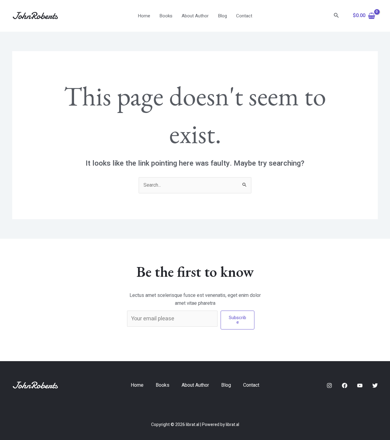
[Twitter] (375, 385)
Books (165, 15)
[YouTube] (360, 385)
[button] (336, 16)
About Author (195, 15)
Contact (244, 15)
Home (144, 15)
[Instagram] (329, 385)
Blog (222, 15)
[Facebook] (344, 385)
